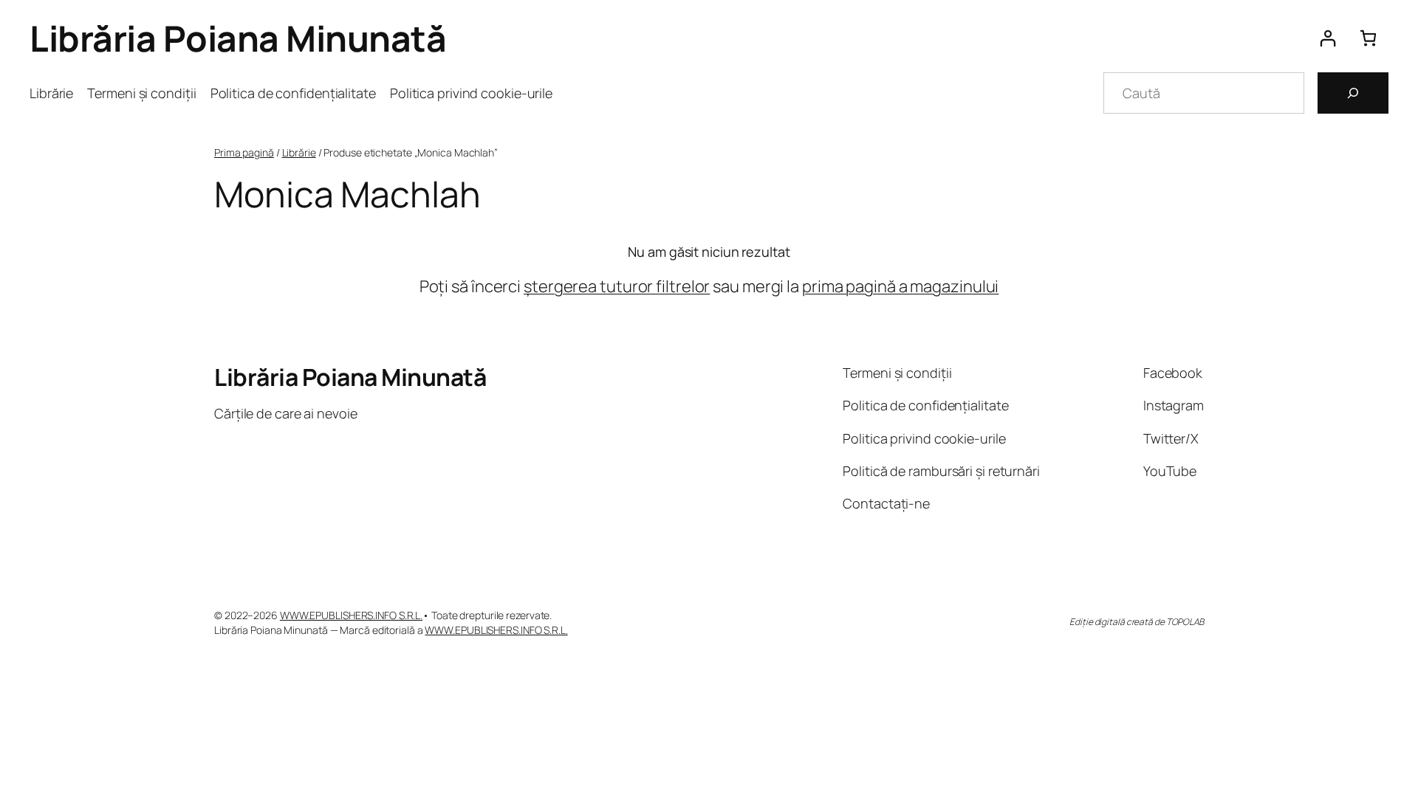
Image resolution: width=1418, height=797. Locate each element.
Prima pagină (244, 152)
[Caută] (1353, 93)
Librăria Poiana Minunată (238, 38)
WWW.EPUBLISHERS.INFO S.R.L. (351, 615)
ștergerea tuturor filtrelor (617, 286)
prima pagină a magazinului (900, 286)
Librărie (299, 152)
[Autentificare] (1327, 38)
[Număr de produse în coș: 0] (1368, 38)
